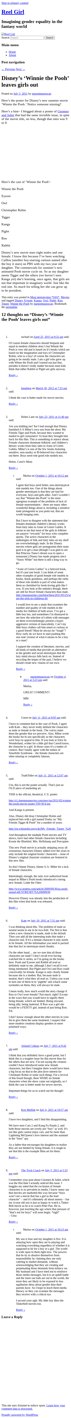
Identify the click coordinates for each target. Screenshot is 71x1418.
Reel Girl (12, 12)
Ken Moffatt (28, 1109)
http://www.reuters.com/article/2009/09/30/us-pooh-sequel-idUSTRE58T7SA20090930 (38, 890)
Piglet (53, 300)
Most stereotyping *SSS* (44, 297)
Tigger (5, 303)
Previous (8, 69)
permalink (11, 307)
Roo (60, 300)
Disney (19, 300)
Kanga (38, 300)
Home (12, 51)
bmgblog (26, 388)
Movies (65, 297)
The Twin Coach (31, 1170)
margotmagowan (41, 93)
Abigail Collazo (30, 1045)
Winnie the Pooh (19, 303)
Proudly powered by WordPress (19, 1414)
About (12, 55)
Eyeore (28, 300)
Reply (13, 375)
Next (20, 69)
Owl (45, 300)
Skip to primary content (14, 3)
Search (5, 37)
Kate (24, 920)
